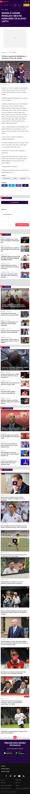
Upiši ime (3, 209)
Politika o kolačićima (6, 785)
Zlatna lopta (6, 178)
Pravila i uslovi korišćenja (22, 788)
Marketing (18, 780)
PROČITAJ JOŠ (8, 469)
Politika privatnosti (6, 788)
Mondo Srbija (5, 768)
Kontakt (18, 782)
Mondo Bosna (5, 771)
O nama (2, 780)
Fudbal (6, 9)
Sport (3, 9)
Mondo (3, 766)
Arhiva (17, 785)
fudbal (15, 178)
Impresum (3, 782)
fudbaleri (23, 178)
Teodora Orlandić (8, 52)
